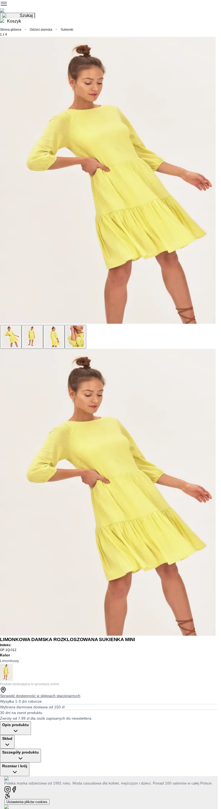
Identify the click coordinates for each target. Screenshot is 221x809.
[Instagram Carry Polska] (7, 789)
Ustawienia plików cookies (26, 802)
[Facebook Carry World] (14, 789)
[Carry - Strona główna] (11, 778)
